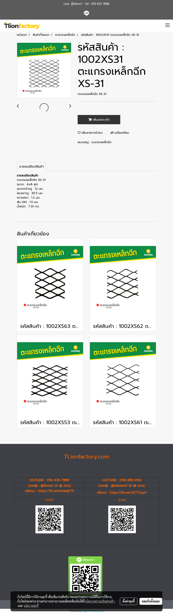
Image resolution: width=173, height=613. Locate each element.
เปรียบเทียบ (121, 133)
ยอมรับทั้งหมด (151, 601)
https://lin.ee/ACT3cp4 (128, 492)
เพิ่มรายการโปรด (92, 133)
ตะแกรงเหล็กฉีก (101, 142)
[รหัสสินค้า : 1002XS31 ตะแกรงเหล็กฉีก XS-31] (44, 69)
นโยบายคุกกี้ (31, 606)
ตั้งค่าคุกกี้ (129, 601)
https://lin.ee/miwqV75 (56, 491)
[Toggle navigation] (167, 25)
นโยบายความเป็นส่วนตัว (100, 601)
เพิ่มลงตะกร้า (100, 120)
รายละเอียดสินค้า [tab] (31, 166)
